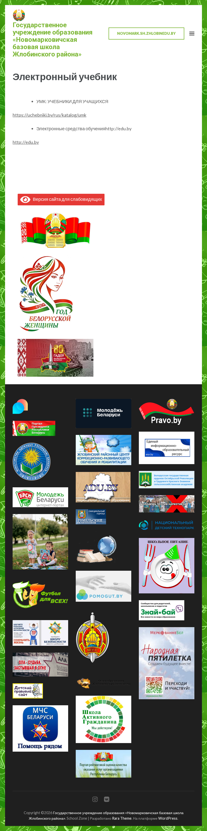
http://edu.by (26, 142)
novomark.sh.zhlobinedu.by (146, 33)
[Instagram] (95, 800)
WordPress (167, 818)
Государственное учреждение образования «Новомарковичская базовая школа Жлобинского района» (53, 39)
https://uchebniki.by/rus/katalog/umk (49, 115)
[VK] (106, 800)
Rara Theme (122, 818)
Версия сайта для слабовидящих (66, 199)
